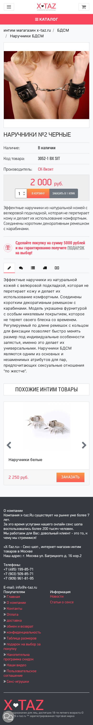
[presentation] (8, 446)
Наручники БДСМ (27, 36)
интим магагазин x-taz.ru (27, 30)
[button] (8, 717)
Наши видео (16, 665)
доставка (14, 621)
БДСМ (63, 30)
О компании (16, 603)
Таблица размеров (21, 638)
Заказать (70, 477)
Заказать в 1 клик (63, 193)
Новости (56, 597)
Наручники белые (25, 459)
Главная (13, 597)
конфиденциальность (24, 632)
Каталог (48, 19)
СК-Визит (45, 169)
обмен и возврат (20, 627)
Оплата (12, 615)
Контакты (14, 609)
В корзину (38, 193)
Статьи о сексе (62, 602)
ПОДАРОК (75, 247)
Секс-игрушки (18, 682)
